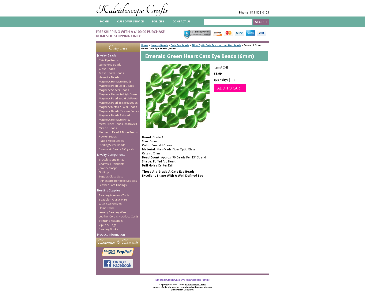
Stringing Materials (111, 221)
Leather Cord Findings (113, 185)
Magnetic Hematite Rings (114, 119)
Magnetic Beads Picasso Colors (119, 111)
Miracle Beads (108, 128)
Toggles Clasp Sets (111, 176)
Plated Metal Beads (111, 141)
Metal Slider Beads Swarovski (118, 124)
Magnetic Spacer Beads (114, 90)
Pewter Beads (108, 136)
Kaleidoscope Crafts (132, 9)
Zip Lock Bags (107, 225)
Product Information (111, 234)
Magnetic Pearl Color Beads (116, 86)
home (104, 21)
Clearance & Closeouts (117, 242)
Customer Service (130, 21)
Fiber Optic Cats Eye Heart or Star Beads (216, 45)
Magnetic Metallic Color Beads (118, 107)
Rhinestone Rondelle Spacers (118, 181)
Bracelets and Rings (111, 159)
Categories (118, 47)
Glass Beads (107, 69)
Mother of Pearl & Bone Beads (118, 132)
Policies (158, 21)
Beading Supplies (108, 190)
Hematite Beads (109, 77)
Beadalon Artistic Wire (113, 199)
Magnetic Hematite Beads (115, 81)
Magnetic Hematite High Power (118, 94)
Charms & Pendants (111, 164)
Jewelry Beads (159, 45)
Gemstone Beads (110, 64)
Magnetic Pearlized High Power (119, 98)
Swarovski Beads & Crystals (117, 149)
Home (144, 45)
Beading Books (108, 229)
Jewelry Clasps (108, 168)
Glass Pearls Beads (111, 73)
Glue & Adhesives (110, 204)
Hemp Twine (107, 208)
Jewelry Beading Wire (112, 212)
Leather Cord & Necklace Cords (119, 216)
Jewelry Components (111, 155)
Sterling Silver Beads (112, 145)
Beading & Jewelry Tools (114, 195)
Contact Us (182, 21)
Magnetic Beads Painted (114, 115)
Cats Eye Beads (180, 45)
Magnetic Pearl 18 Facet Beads (118, 102)
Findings (104, 172)
